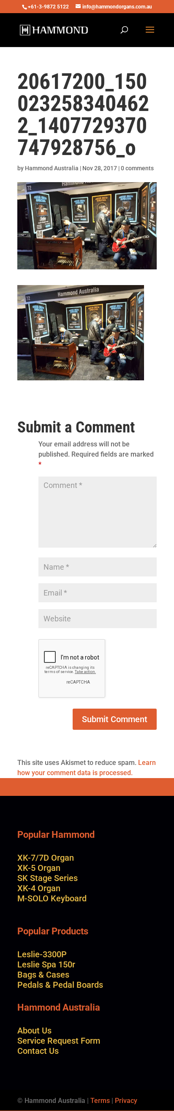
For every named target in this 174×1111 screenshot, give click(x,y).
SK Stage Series (47, 878)
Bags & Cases (43, 975)
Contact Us (38, 1051)
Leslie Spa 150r (46, 964)
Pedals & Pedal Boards (60, 985)
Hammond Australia (52, 168)
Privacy (126, 1101)
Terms (100, 1101)
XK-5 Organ (38, 868)
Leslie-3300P (42, 954)
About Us (34, 1030)
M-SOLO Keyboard (52, 898)
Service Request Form (58, 1041)
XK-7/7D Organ (45, 858)
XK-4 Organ (38, 888)
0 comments (137, 168)
